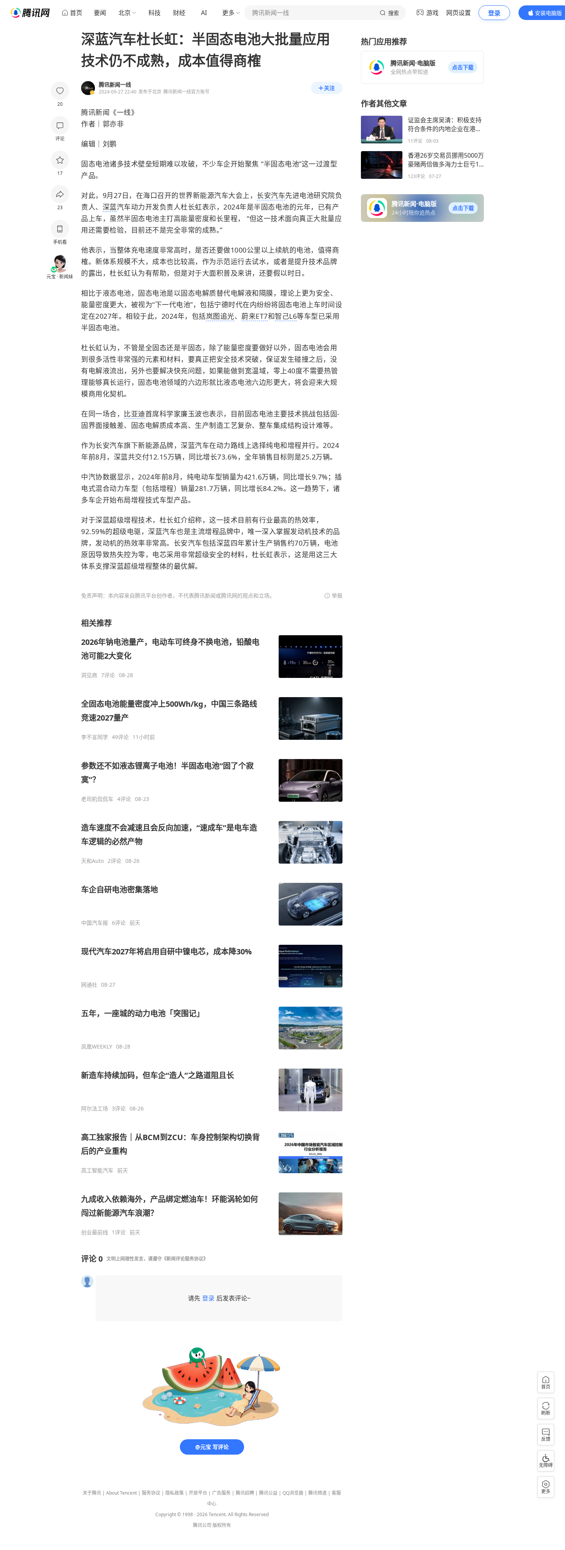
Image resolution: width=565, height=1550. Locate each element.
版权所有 (222, 1525)
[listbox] (211, 927)
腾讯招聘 (245, 1493)
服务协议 (151, 1493)
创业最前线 (94, 1232)
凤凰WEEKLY (96, 1046)
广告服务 (221, 1493)
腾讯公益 (268, 1493)
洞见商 (89, 675)
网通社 (89, 984)
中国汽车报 (94, 923)
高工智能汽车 (97, 1170)
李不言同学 (94, 737)
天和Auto (92, 861)
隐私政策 (174, 1493)
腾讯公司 (202, 1525)
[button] (462, 67)
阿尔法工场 (94, 1108)
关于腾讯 (92, 1493)
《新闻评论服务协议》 (185, 1258)
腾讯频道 (317, 1493)
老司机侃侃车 (97, 799)
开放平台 (198, 1493)
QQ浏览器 (292, 1493)
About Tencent (121, 1493)
